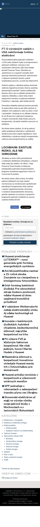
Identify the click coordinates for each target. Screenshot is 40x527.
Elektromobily (11, 428)
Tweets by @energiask (11, 469)
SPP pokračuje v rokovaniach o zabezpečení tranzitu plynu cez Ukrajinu (20, 389)
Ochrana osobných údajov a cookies (20, 501)
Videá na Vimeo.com (16, 473)
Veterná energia (12, 447)
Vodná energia (11, 449)
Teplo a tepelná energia (13, 457)
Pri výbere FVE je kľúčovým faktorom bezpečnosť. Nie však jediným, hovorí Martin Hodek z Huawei (18, 345)
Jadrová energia (18, 43)
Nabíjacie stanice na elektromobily (19, 431)
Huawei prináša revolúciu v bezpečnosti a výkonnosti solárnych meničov (21, 378)
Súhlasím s (9, 232)
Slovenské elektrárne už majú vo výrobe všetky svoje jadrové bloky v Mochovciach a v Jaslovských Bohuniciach (19, 404)
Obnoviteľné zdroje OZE (13, 436)
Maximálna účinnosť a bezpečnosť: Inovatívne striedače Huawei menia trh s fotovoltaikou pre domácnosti (19, 363)
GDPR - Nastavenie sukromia (12, 503)
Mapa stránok (27, 503)
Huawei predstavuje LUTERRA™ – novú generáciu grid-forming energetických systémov (19, 261)
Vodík (6, 460)
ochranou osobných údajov (14, 238)
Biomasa (9, 439)
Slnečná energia (12, 444)
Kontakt (35, 503)
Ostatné (7, 452)
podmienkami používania (24, 232)
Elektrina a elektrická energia (15, 423)
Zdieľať (14, 207)
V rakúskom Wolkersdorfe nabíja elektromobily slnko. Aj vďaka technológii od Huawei (21, 311)
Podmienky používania (20, 499)
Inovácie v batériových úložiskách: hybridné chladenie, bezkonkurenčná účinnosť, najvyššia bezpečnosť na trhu (21, 328)
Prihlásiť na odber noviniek (20, 242)
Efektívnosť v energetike (13, 420)
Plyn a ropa (8, 454)
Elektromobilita (10, 425)
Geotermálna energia (14, 441)
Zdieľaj (6, 4)
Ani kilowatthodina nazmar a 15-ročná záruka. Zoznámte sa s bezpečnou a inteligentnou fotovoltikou (21, 275)
